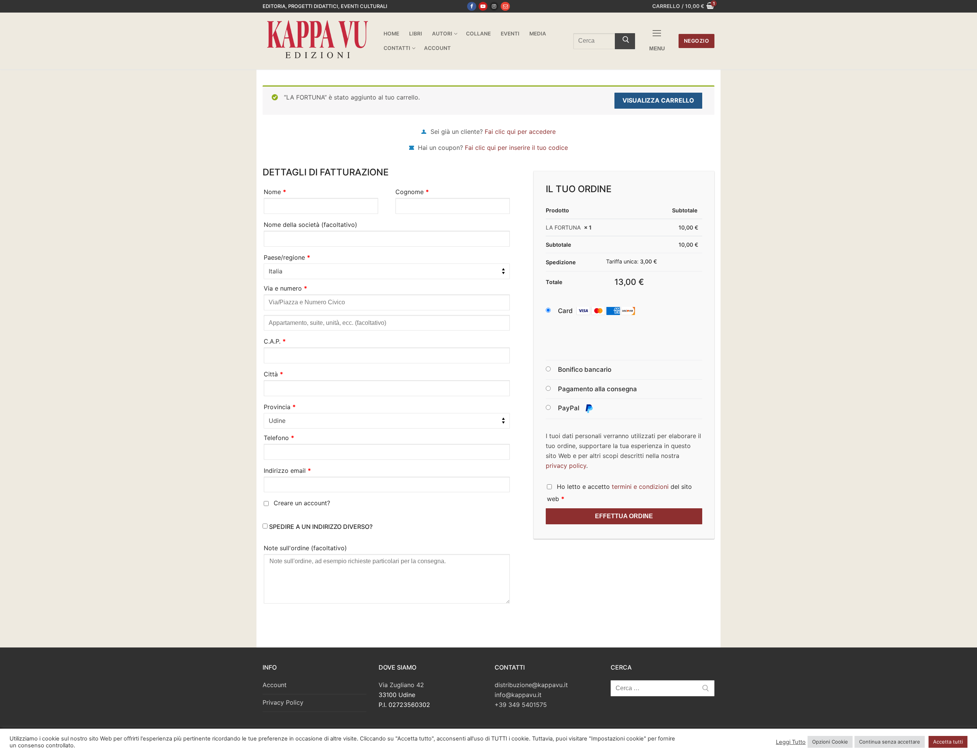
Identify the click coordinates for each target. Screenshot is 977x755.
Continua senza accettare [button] (889, 742)
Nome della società (310, 224)
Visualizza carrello (658, 100)
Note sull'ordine (305, 548)
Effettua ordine (624, 516)
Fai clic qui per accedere (520, 131)
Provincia (280, 407)
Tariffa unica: (631, 261)
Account (275, 685)
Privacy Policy (283, 702)
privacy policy (566, 465)
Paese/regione (287, 257)
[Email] (505, 6)
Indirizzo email (287, 470)
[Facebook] (471, 6)
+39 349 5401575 (521, 704)
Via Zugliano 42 (401, 685)
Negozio (696, 41)
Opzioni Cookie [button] (830, 742)
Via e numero (285, 288)
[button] (604, 311)
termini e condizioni (640, 486)
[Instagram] (494, 6)
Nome (275, 192)
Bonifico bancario (584, 369)
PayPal (569, 408)
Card (565, 311)
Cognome (412, 192)
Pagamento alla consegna (597, 389)
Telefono (279, 438)
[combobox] (387, 271)
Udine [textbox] (277, 420)
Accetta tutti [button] (948, 742)
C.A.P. (275, 341)
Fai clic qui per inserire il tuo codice (516, 147)
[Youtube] (483, 6)
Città (273, 374)
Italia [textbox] (275, 271)
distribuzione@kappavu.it (531, 685)
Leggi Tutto (791, 742)
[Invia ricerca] (625, 41)
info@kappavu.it (518, 695)
